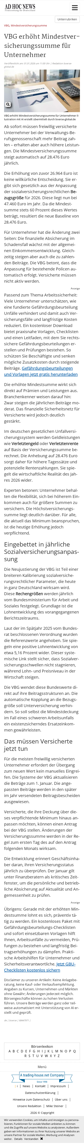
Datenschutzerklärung (40, 1093)
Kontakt (40, 1086)
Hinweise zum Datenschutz (31, 1099)
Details (18, 1139)
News (26, 1086)
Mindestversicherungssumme (29, 25)
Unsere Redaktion (29, 1106)
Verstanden (31, 1139)
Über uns (61, 1099)
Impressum (58, 1086)
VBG (6, 25)
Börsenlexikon (42, 1046)
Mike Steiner (54, 1106)
